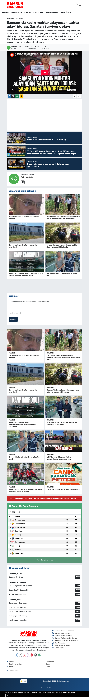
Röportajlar (38, 12)
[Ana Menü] (80, 5)
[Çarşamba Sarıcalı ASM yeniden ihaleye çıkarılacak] (26, 233)
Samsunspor (16, 12)
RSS (24, 681)
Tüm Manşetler (60, 643)
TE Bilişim (50, 688)
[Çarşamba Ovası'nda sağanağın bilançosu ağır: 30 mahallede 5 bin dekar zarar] (62, 205)
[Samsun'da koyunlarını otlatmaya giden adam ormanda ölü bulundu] (62, 233)
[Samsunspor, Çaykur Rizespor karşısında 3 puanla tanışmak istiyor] (25, 474)
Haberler (10, 18)
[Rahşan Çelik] (14, 179)
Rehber (27, 12)
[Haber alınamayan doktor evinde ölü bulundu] (26, 205)
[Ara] (77, 5)
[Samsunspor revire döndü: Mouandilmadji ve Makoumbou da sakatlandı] (26, 261)
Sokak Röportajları (15, 664)
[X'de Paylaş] (13, 96)
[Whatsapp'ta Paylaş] (17, 96)
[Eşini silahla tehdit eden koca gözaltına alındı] (62, 261)
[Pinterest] (24, 655)
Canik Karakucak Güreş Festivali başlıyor (63, 489)
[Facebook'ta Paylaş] (9, 96)
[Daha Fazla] (21, 96)
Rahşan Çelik (27, 177)
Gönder (13, 319)
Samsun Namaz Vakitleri (63, 636)
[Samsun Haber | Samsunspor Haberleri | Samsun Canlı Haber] (15, 4)
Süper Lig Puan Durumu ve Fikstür (66, 640)
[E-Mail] (23, 182)
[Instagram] (28, 655)
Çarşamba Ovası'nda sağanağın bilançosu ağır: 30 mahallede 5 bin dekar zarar (63, 357)
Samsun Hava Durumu (62, 633)
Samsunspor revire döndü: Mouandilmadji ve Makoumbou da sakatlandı (22, 424)
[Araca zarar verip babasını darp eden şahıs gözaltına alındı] (63, 407)
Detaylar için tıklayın (44, 560)
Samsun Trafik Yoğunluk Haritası (66, 638)
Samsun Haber (14, 671)
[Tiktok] (36, 655)
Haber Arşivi (59, 648)
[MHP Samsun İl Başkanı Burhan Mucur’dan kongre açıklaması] (63, 441)
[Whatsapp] (40, 655)
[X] (20, 655)
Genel (48, 664)
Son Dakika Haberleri (62, 645)
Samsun (5, 12)
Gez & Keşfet (52, 12)
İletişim (11, 666)
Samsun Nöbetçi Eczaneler (64, 631)
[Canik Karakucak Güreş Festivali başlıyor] (63, 474)
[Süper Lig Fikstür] (79, 568)
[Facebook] (16, 655)
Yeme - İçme (65, 12)
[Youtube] (32, 655)
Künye (48, 666)
